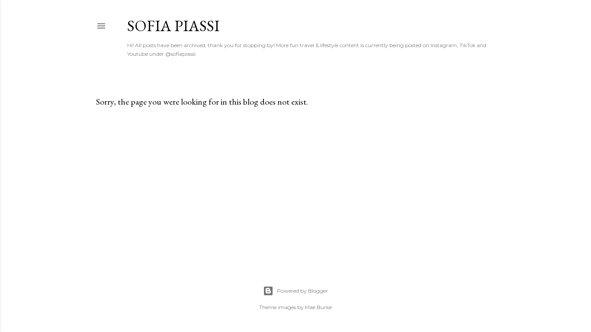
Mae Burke (318, 307)
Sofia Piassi (173, 26)
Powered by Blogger (302, 290)
